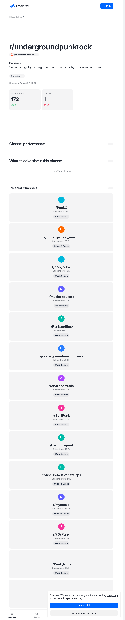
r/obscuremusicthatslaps (61, 475)
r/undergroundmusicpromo (61, 356)
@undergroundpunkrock (25, 54)
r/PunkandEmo (61, 326)
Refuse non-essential (84, 613)
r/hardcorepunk (61, 445)
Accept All (84, 605)
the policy (112, 595)
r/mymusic (61, 505)
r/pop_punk (61, 267)
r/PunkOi (61, 208)
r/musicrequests (61, 297)
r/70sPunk (61, 534)
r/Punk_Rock (61, 564)
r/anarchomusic (61, 386)
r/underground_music (61, 237)
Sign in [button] (107, 5)
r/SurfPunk (61, 416)
